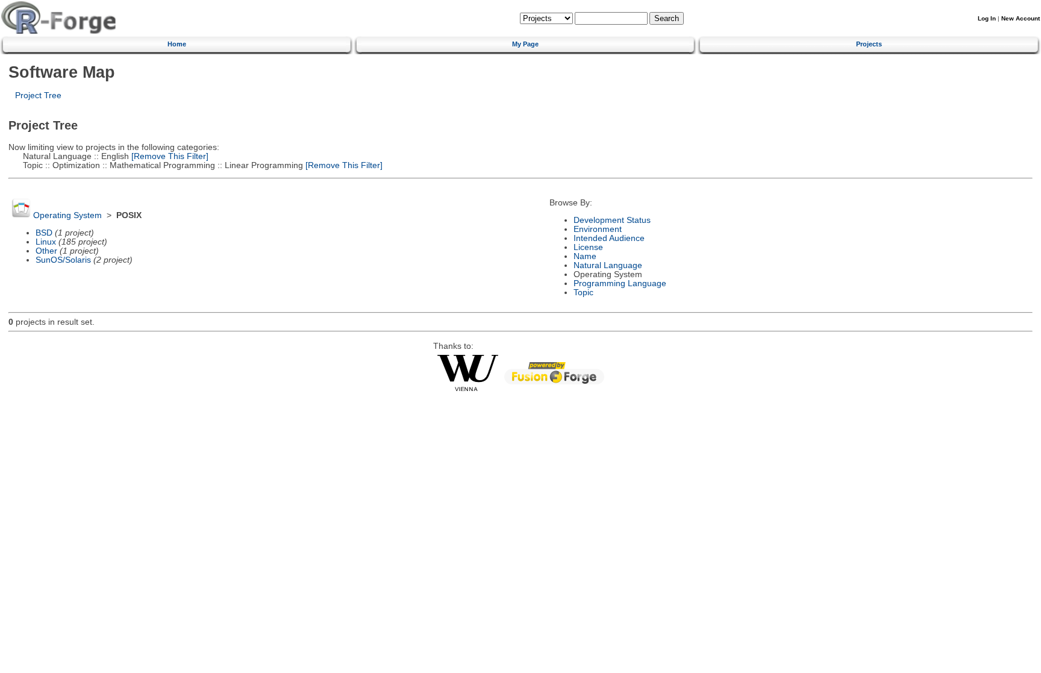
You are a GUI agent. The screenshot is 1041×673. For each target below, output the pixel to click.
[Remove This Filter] (168, 156)
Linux (46, 241)
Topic (583, 292)
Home (176, 44)
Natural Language (608, 265)
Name (585, 256)
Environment (598, 229)
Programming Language (620, 283)
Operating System (67, 215)
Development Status (612, 220)
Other (46, 250)
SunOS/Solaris (63, 260)
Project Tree (38, 95)
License (588, 247)
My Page (525, 44)
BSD (44, 232)
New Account (1020, 18)
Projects (869, 44)
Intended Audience (609, 238)
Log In (987, 18)
